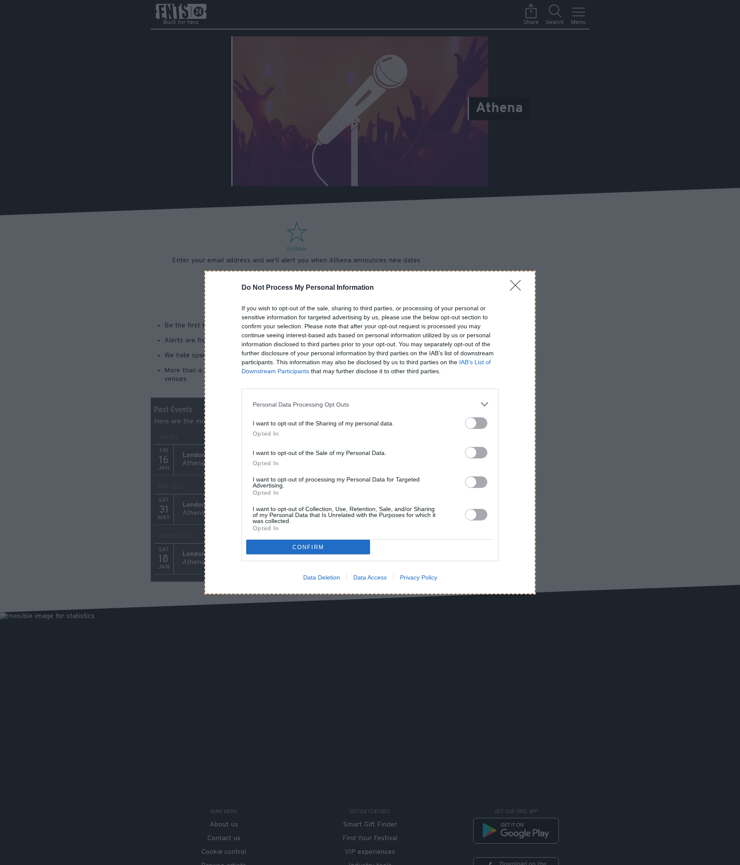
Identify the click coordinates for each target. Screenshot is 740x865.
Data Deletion (321, 577)
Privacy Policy (418, 577)
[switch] (476, 423)
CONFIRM (308, 547)
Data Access (370, 577)
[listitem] (370, 404)
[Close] (518, 288)
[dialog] (370, 432)
